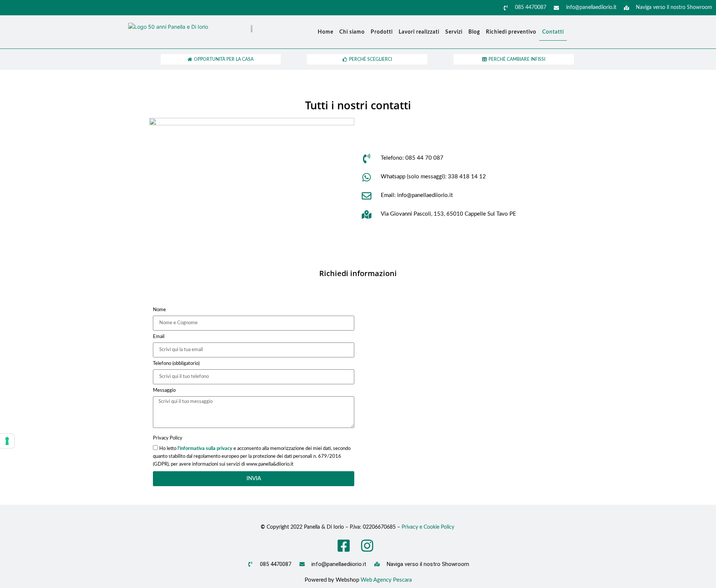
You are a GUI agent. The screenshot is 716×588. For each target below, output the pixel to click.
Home (325, 32)
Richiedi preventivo (511, 32)
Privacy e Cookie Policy (429, 527)
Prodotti (382, 32)
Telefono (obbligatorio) (176, 363)
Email (158, 336)
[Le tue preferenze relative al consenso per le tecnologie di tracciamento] (7, 441)
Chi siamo (352, 32)
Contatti (553, 32)
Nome (159, 309)
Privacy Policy (167, 438)
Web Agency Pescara (386, 580)
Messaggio (164, 390)
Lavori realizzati (419, 32)
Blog (474, 32)
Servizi (453, 32)
